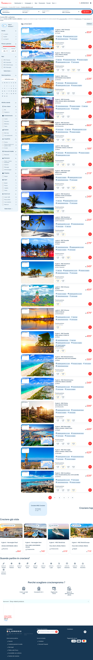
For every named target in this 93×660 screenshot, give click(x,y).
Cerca (87, 11)
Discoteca (6, 121)
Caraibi (1, 20)
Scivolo (6, 148)
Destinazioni (18, 3)
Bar (5, 109)
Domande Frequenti (43, 644)
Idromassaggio (7, 169)
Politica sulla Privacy (13, 650)
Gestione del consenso (13, 656)
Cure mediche (7, 202)
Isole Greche (87, 18)
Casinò (5, 119)
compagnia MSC (63, 18)
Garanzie (10, 641)
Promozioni (42, 3)
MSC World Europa (8, 64)
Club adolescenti (8, 135)
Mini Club (6, 133)
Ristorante (6, 154)
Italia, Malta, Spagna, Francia (57, 546)
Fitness (6, 185)
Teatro (5, 126)
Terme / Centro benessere (8, 162)
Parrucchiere (7, 199)
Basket (5, 183)
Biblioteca (6, 123)
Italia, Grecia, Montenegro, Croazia (32, 546)
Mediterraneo (78, 18)
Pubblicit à (6, 112)
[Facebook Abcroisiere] (85, 632)
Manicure (6, 204)
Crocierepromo (4, 7)
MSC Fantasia (7, 60)
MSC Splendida (7, 62)
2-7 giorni (6, 34)
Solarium (6, 164)
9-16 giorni (6, 39)
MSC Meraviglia (7, 67)
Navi (36, 3)
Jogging (6, 188)
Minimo (4, 48)
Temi (53, 3)
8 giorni (5, 36)
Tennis (5, 190)
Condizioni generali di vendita (15, 644)
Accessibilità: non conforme (14, 653)
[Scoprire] (90, 46)
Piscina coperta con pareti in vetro (9, 145)
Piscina (6, 142)
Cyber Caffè (7, 197)
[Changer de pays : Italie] (7, 631)
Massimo (13, 48)
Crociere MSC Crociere (14, 7)
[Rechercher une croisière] (56, 632)
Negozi (6, 176)
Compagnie (28, 3)
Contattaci (41, 641)
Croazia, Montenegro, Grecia (9, 546)
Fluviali (48, 3)
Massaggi (6, 167)
